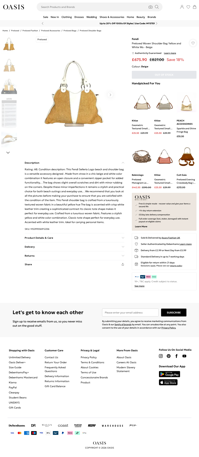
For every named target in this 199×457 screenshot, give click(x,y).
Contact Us (51, 357)
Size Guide (15, 367)
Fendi (135, 39)
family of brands (123, 324)
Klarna (13, 382)
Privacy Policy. (168, 327)
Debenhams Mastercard (23, 377)
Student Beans (18, 397)
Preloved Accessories (50, 30)
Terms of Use (88, 372)
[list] (74, 95)
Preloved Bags (70, 30)
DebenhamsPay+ (19, 372)
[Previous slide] (43, 23)
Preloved (15, 30)
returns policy (176, 265)
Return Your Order (56, 362)
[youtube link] (184, 356)
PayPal (13, 387)
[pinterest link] (169, 356)
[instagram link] (161, 356)
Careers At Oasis (126, 362)
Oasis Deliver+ (17, 362)
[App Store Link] (169, 378)
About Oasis (124, 357)
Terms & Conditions (92, 362)
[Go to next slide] (110, 94)
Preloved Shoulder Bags (90, 30)
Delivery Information (57, 376)
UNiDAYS (14, 402)
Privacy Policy (89, 357)
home (5, 30)
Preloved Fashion (30, 30)
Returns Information (57, 381)
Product (85, 382)
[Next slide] (157, 23)
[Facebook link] (176, 356)
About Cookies (89, 367)
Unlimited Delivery (20, 357)
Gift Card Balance (55, 386)
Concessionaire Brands (94, 377)
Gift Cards (15, 407)
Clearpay (14, 392)
